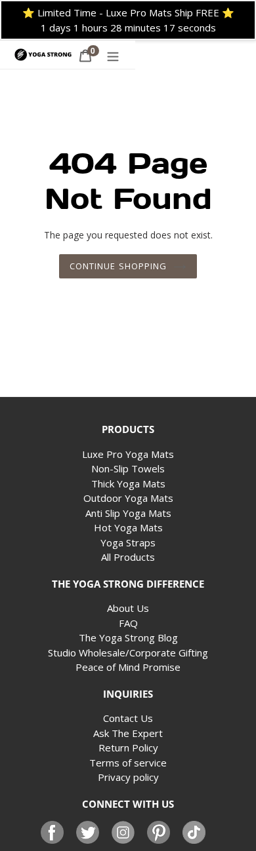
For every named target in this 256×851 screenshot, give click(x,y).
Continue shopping (118, 266)
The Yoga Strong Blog (128, 637)
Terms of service (128, 762)
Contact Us (128, 718)
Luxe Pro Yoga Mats (128, 454)
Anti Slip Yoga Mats (128, 513)
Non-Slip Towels (128, 468)
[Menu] (113, 55)
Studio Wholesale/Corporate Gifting (128, 652)
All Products (128, 556)
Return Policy (128, 747)
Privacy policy (128, 777)
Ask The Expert (128, 733)
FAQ (128, 623)
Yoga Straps (128, 542)
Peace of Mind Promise (128, 666)
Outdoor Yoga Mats (128, 497)
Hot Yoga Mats (128, 527)
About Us (128, 608)
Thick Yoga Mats (128, 483)
